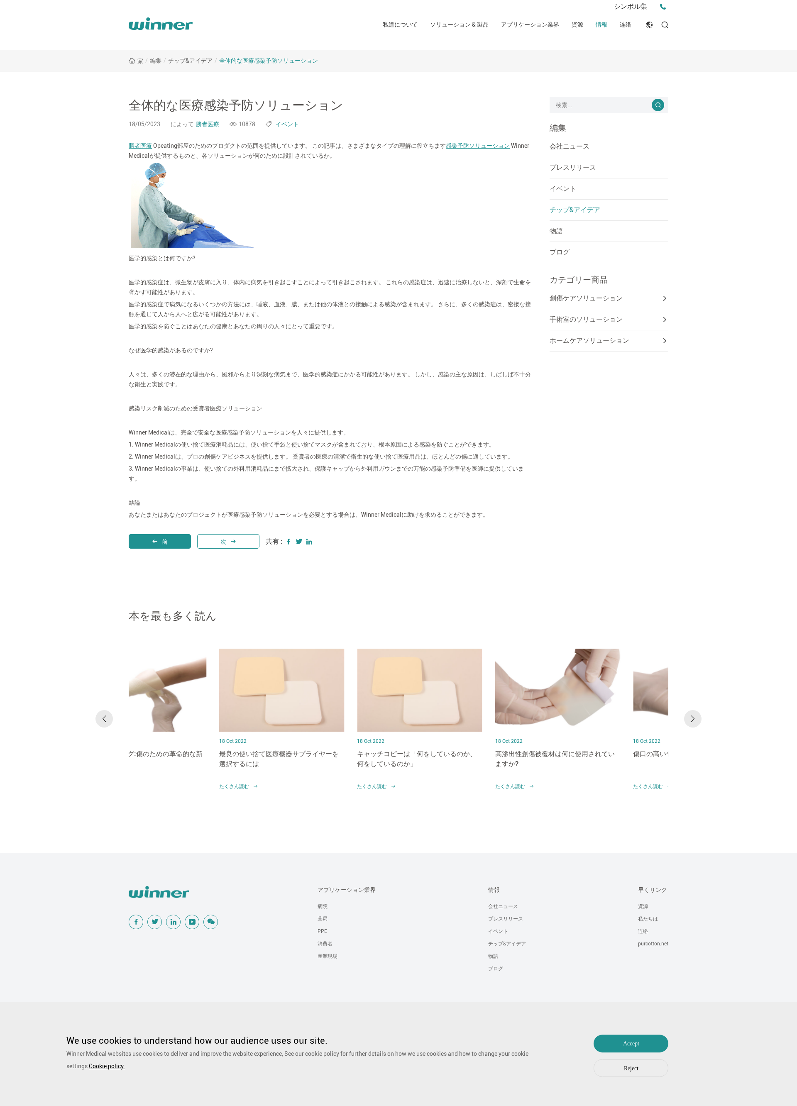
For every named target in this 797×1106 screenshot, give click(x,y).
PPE (322, 931)
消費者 (325, 944)
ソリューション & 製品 (459, 24)
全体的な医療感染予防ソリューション (268, 60)
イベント (563, 189)
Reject (631, 1068)
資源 (577, 24)
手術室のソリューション (586, 319)
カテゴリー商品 (579, 280)
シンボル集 (630, 6)
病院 (323, 906)
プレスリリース (573, 167)
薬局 (323, 919)
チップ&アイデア (190, 60)
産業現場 (327, 956)
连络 (625, 24)
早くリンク (652, 889)
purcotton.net (653, 944)
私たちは (648, 919)
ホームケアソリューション (589, 340)
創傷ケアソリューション (586, 298)
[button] (104, 719)
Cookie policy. (107, 1066)
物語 (556, 231)
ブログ (560, 252)
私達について (400, 24)
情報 (601, 24)
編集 (155, 60)
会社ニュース (569, 146)
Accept (631, 1043)
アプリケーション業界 (530, 24)
